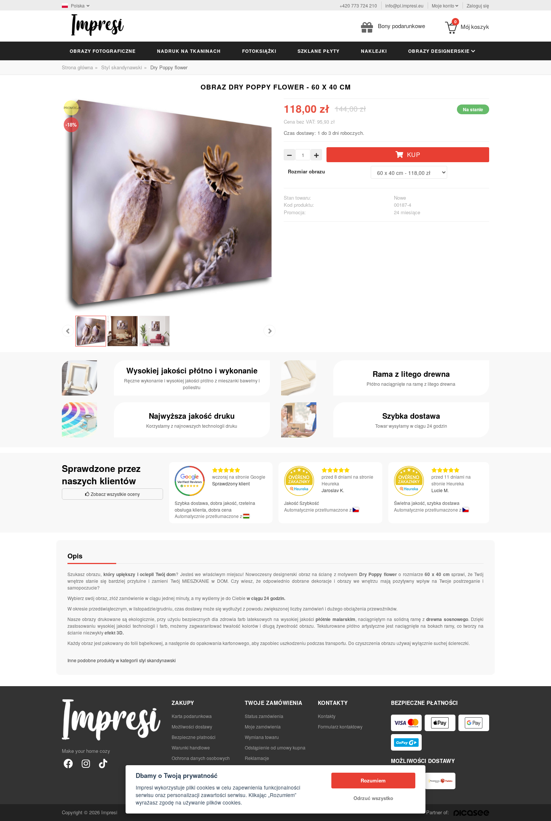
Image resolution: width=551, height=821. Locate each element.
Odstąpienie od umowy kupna (275, 747)
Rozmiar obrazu (306, 171)
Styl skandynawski (121, 67)
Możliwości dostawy (192, 726)
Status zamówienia (264, 716)
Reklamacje (257, 758)
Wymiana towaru (262, 737)
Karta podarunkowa (192, 716)
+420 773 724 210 (358, 5)
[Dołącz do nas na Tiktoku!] (103, 763)
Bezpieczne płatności (194, 737)
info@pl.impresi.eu (404, 5)
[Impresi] (97, 24)
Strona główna (77, 67)
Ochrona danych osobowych (201, 758)
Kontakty (326, 716)
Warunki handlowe (191, 747)
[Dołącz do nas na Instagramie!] (85, 763)
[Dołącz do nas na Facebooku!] (68, 763)
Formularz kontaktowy (340, 726)
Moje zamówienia (263, 726)
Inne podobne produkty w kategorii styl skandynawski (121, 660)
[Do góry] (541, 811)
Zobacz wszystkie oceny (115, 494)
